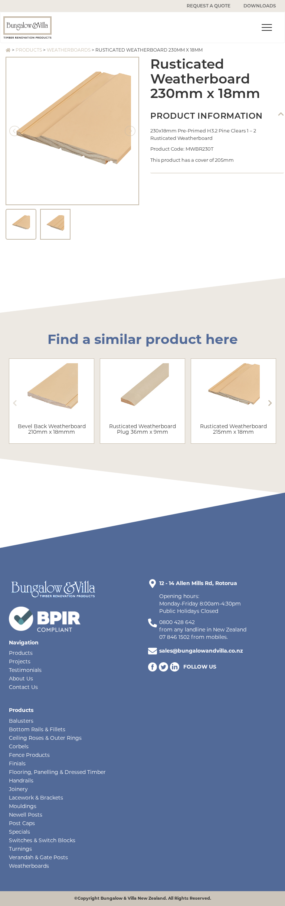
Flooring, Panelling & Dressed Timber (57, 772)
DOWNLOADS (259, 6)
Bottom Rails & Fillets (37, 729)
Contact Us (23, 687)
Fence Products (29, 755)
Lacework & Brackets (36, 797)
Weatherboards (69, 50)
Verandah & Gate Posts (38, 857)
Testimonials (25, 670)
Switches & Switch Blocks (42, 840)
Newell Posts (25, 814)
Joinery (18, 789)
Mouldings (22, 806)
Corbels (19, 746)
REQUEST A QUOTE (208, 6)
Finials (17, 763)
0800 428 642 (177, 622)
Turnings (20, 849)
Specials (19, 831)
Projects (19, 661)
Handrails (21, 780)
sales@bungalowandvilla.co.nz (201, 650)
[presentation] (15, 403)
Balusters (21, 721)
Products (29, 50)
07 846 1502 (174, 637)
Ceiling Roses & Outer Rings (45, 738)
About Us (21, 678)
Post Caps (22, 823)
